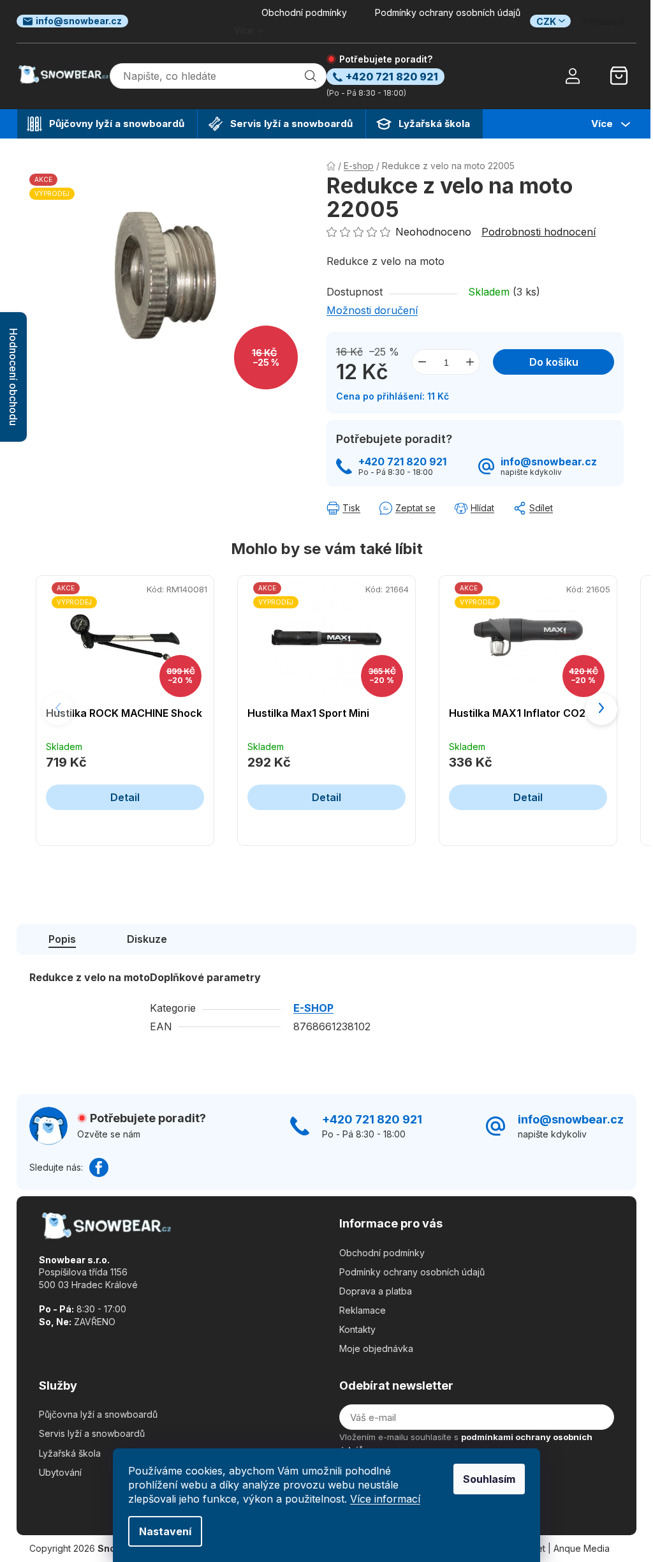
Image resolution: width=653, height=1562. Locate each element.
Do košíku (553, 362)
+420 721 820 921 (402, 462)
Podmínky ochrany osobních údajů (447, 12)
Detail (125, 797)
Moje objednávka (376, 1348)
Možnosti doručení (372, 310)
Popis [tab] (62, 939)
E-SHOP (313, 1008)
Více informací (385, 1498)
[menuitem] (107, 124)
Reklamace (362, 1310)
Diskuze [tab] (147, 939)
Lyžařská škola (70, 1453)
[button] (601, 709)
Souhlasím (489, 1479)
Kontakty (357, 1329)
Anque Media (582, 1548)
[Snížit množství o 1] (422, 362)
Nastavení (165, 1531)
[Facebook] (98, 1167)
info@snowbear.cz (79, 20)
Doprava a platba (375, 1291)
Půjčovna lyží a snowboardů (98, 1414)
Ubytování (60, 1472)
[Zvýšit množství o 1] (470, 362)
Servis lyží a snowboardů (92, 1433)
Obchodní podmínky (304, 12)
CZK (546, 21)
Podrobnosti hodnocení (538, 231)
